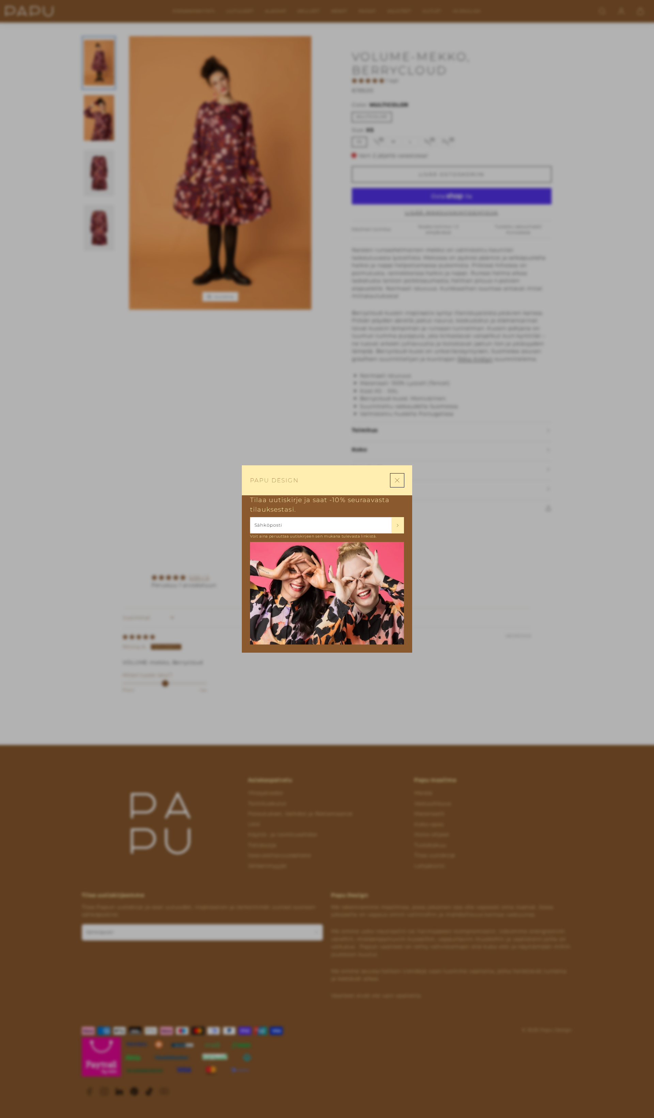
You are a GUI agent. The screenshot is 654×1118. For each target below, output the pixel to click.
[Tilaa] (397, 525)
